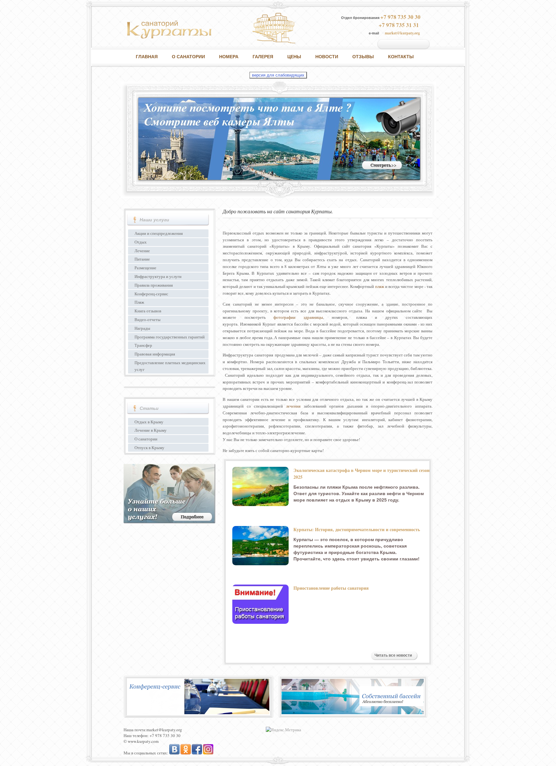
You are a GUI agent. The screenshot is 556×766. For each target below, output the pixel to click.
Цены (294, 56)
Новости (326, 56)
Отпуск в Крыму (149, 447)
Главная (147, 56)
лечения (293, 406)
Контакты (401, 56)
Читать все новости (393, 655)
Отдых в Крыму (148, 422)
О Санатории (188, 56)
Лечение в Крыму (150, 430)
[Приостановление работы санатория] (260, 604)
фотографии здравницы (298, 317)
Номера (228, 56)
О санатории (145, 439)
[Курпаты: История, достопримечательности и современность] (260, 545)
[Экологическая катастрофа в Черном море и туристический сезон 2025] (260, 486)
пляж (379, 286)
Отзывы (363, 56)
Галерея (263, 56)
